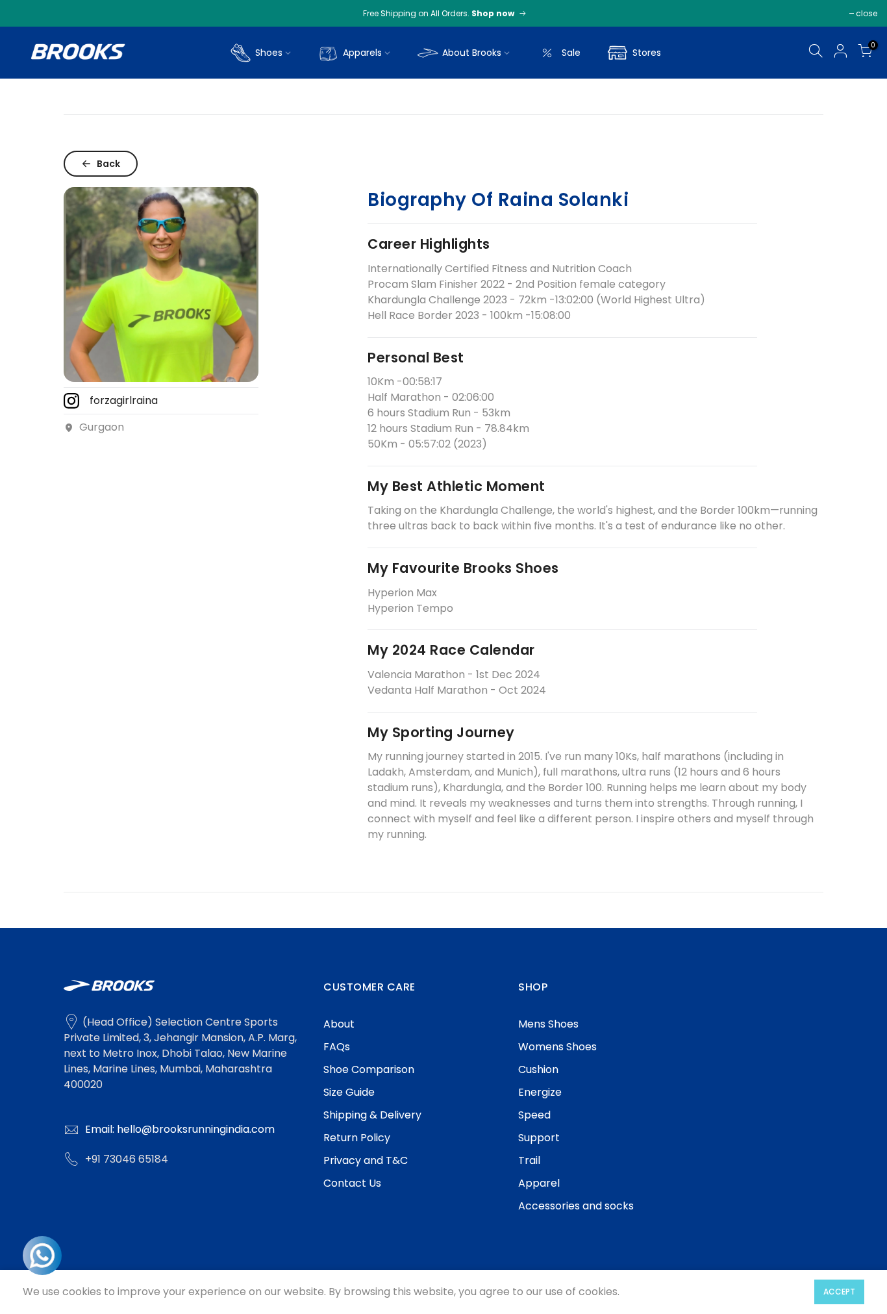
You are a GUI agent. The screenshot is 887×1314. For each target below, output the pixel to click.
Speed (534, 1114)
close (866, 13)
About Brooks (471, 52)
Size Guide (349, 1092)
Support (539, 1137)
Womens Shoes (557, 1046)
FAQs (336, 1046)
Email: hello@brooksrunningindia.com (180, 1129)
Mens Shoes (548, 1024)
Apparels (362, 52)
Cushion (538, 1069)
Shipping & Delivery (372, 1114)
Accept (839, 1291)
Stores (646, 52)
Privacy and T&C (365, 1160)
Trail (529, 1160)
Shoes (268, 52)
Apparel (539, 1183)
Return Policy (356, 1137)
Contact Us (352, 1183)
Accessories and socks (576, 1205)
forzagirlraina (124, 400)
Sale (571, 52)
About (339, 1024)
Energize (540, 1092)
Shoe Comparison (368, 1069)
